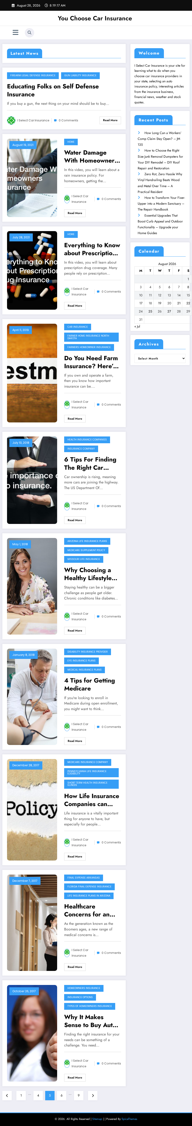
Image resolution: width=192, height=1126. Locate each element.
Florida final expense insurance (89, 886)
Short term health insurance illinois (87, 784)
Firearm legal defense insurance (32, 75)
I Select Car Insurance (33, 120)
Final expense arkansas (83, 877)
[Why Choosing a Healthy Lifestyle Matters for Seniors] (32, 586)
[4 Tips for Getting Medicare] (32, 696)
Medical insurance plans (84, 670)
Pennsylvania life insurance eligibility (87, 773)
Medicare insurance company (87, 762)
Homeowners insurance (83, 988)
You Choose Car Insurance (95, 18)
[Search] (29, 32)
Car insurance (77, 327)
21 (179, 303)
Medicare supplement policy (86, 550)
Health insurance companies (87, 439)
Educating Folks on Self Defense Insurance (53, 90)
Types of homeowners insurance (89, 1006)
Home (70, 142)
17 (140, 303)
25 (150, 311)
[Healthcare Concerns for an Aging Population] (32, 922)
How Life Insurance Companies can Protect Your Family (91, 800)
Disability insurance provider (87, 652)
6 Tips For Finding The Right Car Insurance (90, 463)
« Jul (137, 326)
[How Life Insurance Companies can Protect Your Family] (32, 809)
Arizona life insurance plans (87, 541)
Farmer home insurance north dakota (88, 337)
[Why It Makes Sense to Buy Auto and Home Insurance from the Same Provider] (32, 1033)
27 (169, 311)
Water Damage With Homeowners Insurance (90, 156)
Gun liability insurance (80, 75)
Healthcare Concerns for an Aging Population (88, 910)
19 (159, 303)
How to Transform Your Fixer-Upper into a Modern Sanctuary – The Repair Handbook (161, 203)
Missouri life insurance (83, 559)
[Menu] (15, 32)
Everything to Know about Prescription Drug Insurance (92, 249)
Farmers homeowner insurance (89, 347)
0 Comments (68, 120)
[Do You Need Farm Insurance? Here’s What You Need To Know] (32, 372)
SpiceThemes (129, 1119)
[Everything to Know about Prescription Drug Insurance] (32, 270)
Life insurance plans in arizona (88, 895)
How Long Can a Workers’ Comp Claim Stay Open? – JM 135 (159, 139)
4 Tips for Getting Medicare (89, 684)
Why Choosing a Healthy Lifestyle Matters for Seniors (91, 574)
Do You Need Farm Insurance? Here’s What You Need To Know (91, 362)
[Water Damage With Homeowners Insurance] (32, 177)
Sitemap (97, 1119)
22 (188, 303)
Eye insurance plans (81, 660)
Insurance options (80, 997)
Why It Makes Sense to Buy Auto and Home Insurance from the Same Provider (91, 1021)
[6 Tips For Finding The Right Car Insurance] (32, 480)
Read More (110, 120)
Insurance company (81, 448)
